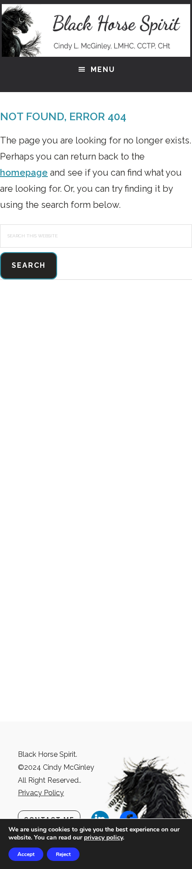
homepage (24, 172)
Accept (25, 854)
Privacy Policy (41, 793)
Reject (63, 854)
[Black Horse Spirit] (96, 30)
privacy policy (103, 837)
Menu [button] (103, 69)
